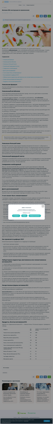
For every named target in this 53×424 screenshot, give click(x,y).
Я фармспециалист (34, 215)
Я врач (24, 215)
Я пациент (16, 215)
